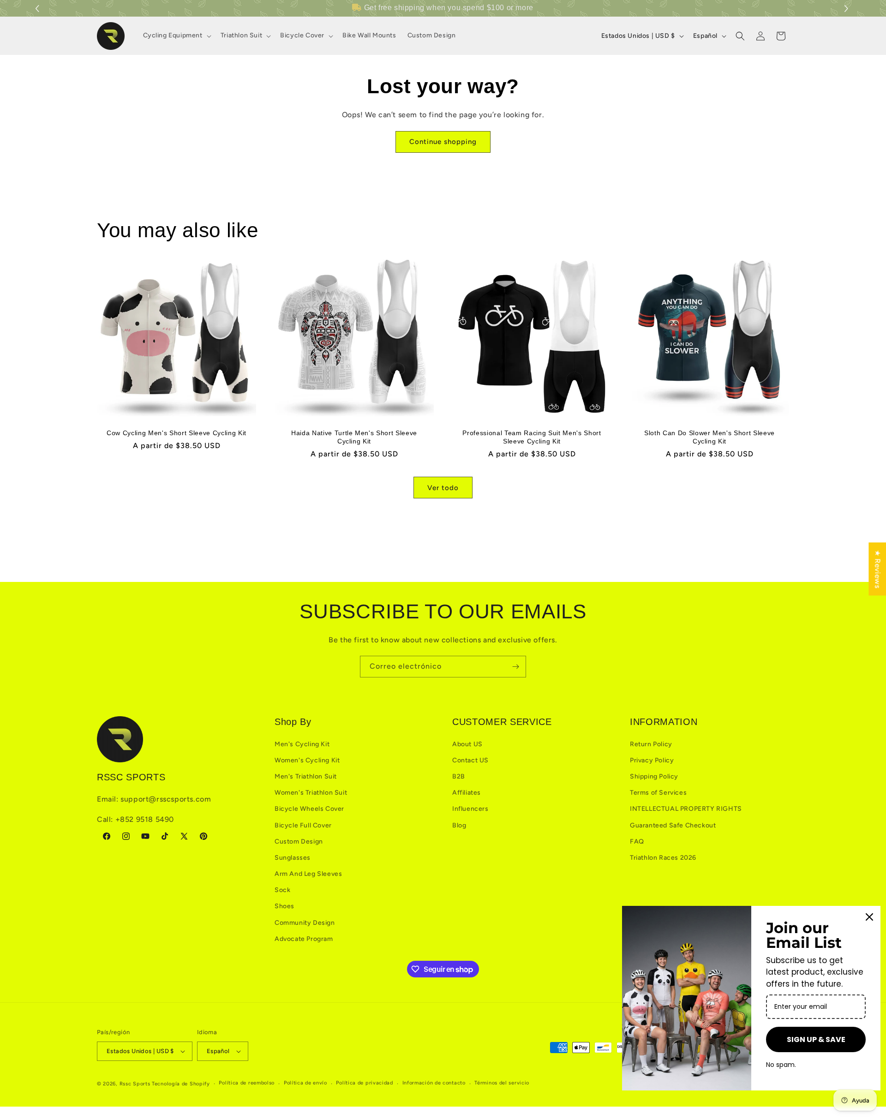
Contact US (470, 760)
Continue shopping (443, 142)
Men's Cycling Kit (302, 744)
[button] (847, 8)
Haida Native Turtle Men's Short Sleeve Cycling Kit (354, 437)
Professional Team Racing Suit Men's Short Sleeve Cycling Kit (531, 437)
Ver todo (443, 488)
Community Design (305, 923)
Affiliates (466, 793)
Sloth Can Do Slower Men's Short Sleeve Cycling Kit (709, 437)
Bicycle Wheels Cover (309, 809)
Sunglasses (293, 858)
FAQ (637, 841)
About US (467, 744)
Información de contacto (434, 1083)
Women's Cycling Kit (307, 760)
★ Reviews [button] (877, 569)
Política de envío (305, 1083)
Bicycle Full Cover (303, 825)
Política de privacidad (364, 1083)
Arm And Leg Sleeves (308, 874)
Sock (282, 890)
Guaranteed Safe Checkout (673, 825)
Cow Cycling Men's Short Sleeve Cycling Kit (176, 433)
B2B (458, 776)
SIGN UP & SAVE (816, 1039)
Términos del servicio (501, 1083)
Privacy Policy (652, 760)
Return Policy (651, 744)
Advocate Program (304, 939)
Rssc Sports (135, 1084)
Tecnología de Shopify (181, 1084)
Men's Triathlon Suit (306, 776)
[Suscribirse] (515, 666)
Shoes (284, 906)
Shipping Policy (654, 776)
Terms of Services (658, 793)
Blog (459, 825)
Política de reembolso (247, 1083)
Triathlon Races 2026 (663, 858)
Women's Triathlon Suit (311, 793)
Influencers (470, 809)
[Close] (869, 917)
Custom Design (299, 841)
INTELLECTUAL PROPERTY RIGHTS (686, 809)
